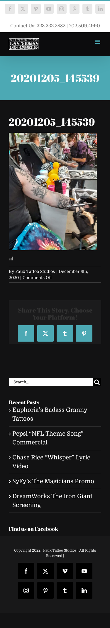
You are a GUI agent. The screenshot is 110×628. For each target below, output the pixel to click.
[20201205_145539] (53, 137)
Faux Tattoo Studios (35, 271)
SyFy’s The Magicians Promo (53, 481)
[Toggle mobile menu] (98, 42)
